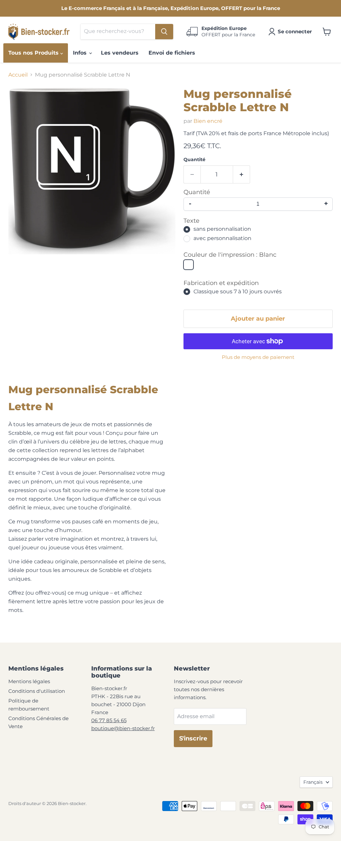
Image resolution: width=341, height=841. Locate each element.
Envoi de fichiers (172, 53)
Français (313, 782)
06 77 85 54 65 (109, 720)
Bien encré (207, 121)
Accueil (18, 75)
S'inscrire (193, 738)
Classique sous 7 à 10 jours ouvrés (237, 291)
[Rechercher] (164, 31)
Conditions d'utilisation (36, 691)
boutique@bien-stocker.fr (123, 728)
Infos (80, 53)
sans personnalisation (222, 229)
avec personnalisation (222, 238)
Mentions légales (29, 681)
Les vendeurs (120, 53)
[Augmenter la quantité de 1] (241, 174)
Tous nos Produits (34, 53)
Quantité (194, 159)
